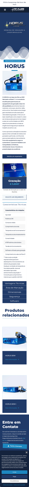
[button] (26, 452)
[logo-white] (17, 7)
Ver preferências (14, 481)
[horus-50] (14, 376)
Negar (14, 476)
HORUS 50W (10, 356)
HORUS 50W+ (11, 404)
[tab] (14, 204)
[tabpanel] (14, 244)
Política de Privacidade (19, 484)
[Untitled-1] (14, 327)
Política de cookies (8, 484)
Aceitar (14, 472)
